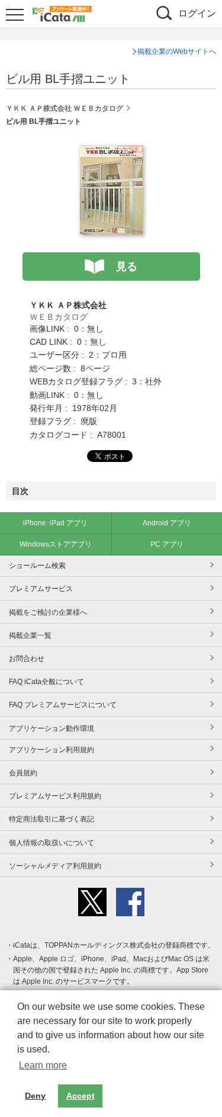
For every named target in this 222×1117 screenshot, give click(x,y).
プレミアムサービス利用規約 (55, 796)
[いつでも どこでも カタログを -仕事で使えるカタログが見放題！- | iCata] (62, 12)
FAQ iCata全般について (46, 682)
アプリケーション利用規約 (51, 750)
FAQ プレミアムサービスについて (63, 705)
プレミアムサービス (41, 589)
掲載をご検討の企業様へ (48, 612)
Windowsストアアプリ (56, 544)
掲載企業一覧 (30, 635)
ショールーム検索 (37, 565)
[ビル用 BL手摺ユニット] (111, 152)
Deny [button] (35, 1095)
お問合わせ (26, 658)
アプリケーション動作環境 (51, 728)
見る (126, 266)
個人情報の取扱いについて (51, 843)
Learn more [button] (43, 1065)
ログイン (197, 13)
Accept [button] (80, 1095)
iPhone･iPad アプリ (55, 523)
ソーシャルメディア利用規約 (55, 866)
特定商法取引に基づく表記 (51, 819)
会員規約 (23, 773)
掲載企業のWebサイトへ (176, 51)
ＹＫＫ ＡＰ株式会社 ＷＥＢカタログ (64, 108)
